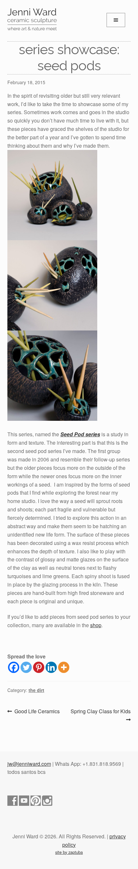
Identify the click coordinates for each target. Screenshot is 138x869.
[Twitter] (26, 667)
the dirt (36, 690)
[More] (63, 667)
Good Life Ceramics (37, 711)
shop (95, 625)
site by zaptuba (69, 852)
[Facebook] (13, 667)
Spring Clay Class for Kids (100, 715)
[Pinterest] (38, 667)
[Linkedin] (51, 667)
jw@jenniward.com (29, 763)
